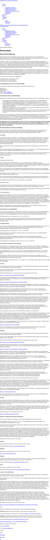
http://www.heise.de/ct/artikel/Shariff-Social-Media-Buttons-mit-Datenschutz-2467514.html (18, 504)
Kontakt (4, 41)
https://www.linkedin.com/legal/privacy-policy (9, 414)
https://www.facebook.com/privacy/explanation (9, 324)
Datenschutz (7, 43)
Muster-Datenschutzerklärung (6, 521)
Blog (4, 39)
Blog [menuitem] (4, 15)
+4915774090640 (7, 92)
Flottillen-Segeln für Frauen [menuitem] (11, 8)
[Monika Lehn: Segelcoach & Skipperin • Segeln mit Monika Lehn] (14, 25)
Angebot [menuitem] (4, 6)
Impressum (7, 45)
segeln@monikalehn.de (8, 93)
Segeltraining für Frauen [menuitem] (10, 7)
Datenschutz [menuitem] (7, 21)
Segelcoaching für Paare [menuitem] (10, 9)
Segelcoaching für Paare (10, 33)
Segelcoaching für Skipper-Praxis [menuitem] (12, 11)
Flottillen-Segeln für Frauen (11, 32)
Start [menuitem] (3, 4)
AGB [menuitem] (6, 20)
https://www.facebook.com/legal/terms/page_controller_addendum (13, 282)
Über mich (5, 38)
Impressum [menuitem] (7, 22)
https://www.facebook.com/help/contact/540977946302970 (12, 275)
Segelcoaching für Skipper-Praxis (12, 34)
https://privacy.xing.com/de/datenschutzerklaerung (20, 469)
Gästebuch (5, 40)
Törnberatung (8, 35)
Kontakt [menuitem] (4, 19)
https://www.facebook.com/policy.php (8, 391)
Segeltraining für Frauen (10, 30)
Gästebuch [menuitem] (5, 17)
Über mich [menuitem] (5, 14)
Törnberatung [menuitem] (8, 12)
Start (3, 28)
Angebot (4, 29)
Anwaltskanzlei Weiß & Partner (20, 521)
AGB (6, 42)
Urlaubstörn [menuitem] (7, 13)
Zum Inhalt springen (4, 26)
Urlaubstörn (7, 36)
